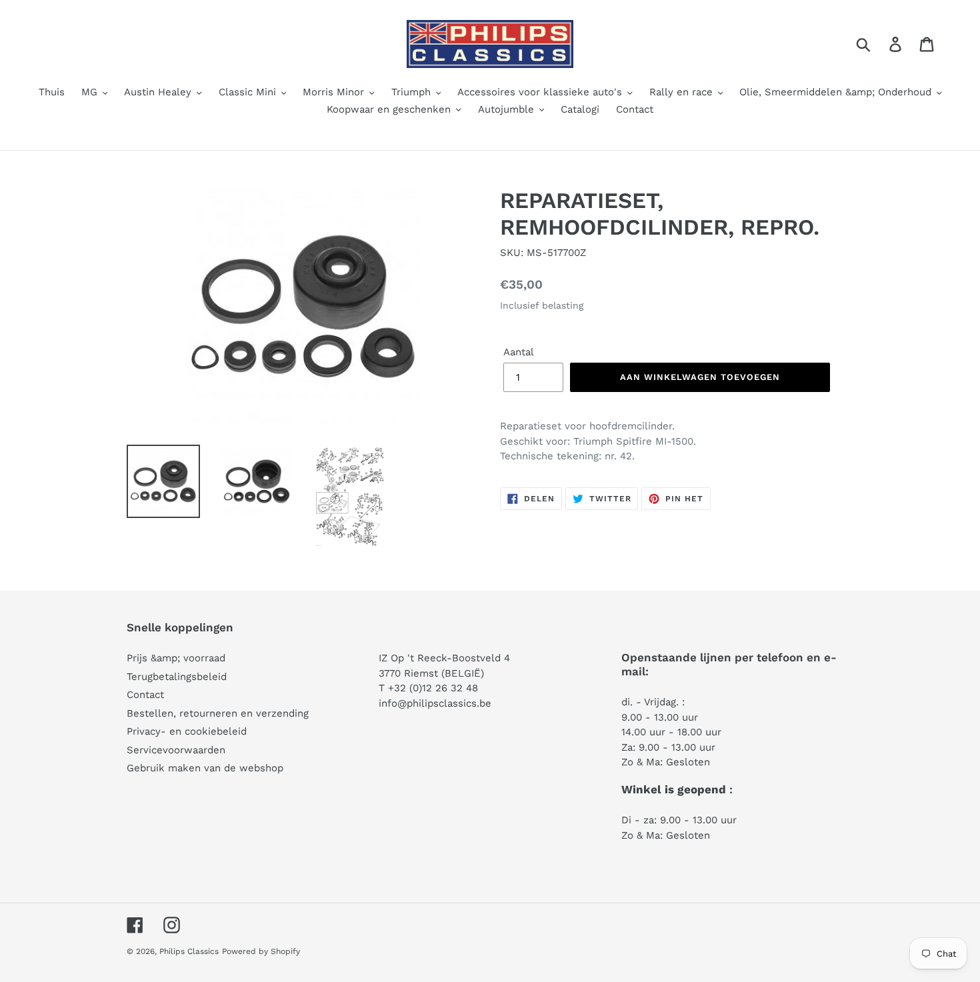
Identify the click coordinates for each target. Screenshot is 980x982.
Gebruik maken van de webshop (205, 768)
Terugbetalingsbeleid (177, 677)
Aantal (518, 352)
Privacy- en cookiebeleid (187, 731)
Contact (145, 695)
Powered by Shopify (261, 951)
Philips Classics (189, 951)
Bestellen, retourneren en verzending (218, 713)
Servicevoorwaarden (176, 750)
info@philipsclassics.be (435, 703)
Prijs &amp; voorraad (176, 658)
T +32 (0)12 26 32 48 (428, 688)
